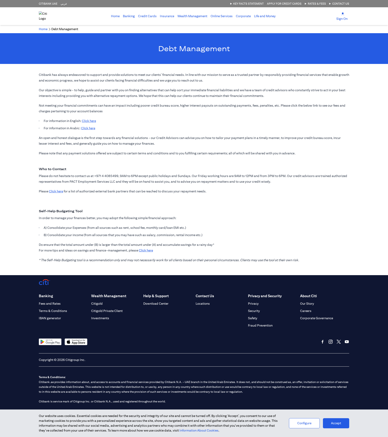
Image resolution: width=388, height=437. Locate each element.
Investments (100, 318)
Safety (252, 318)
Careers (305, 311)
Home (115, 16)
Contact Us (340, 3)
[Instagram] (330, 341)
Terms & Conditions (53, 311)
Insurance (167, 16)
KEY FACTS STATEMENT (248, 3)
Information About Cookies (198, 430)
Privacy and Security (265, 296)
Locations (203, 303)
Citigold (97, 303)
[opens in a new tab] (50, 341)
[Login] (342, 13)
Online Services (222, 16)
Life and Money (265, 16)
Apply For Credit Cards (284, 3)
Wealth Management (192, 16)
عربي (64, 3)
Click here (89, 121)
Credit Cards (147, 16)
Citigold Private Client (107, 311)
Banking (129, 16)
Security (254, 311)
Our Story (307, 303)
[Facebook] (322, 341)
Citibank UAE (48, 3)
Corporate (243, 16)
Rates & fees (317, 3)
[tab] (129, 16)
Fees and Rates (50, 303)
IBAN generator (50, 318)
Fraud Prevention (260, 325)
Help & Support (156, 296)
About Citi (308, 296)
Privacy (253, 303)
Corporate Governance (316, 318)
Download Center (156, 303)
